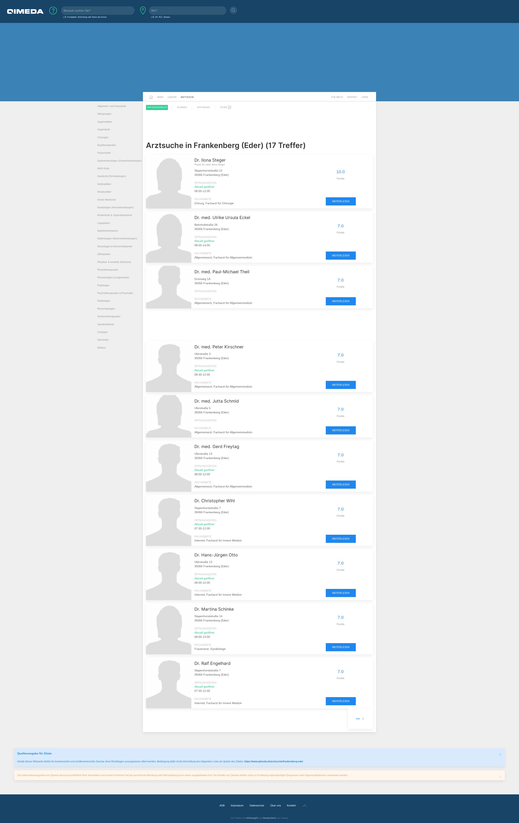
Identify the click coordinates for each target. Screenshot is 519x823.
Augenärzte (103, 129)
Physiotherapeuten (107, 269)
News (160, 97)
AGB (222, 805)
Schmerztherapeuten (108, 316)
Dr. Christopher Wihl (214, 500)
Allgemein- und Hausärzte (111, 106)
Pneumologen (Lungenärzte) (113, 277)
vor (358, 718)
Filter (224, 107)
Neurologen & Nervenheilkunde (114, 246)
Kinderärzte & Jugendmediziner (114, 215)
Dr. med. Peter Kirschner (219, 346)
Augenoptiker (104, 121)
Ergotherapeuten (106, 145)
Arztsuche (187, 97)
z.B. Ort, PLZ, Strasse (160, 17)
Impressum (237, 805)
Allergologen (104, 113)
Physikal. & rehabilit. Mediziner (114, 262)
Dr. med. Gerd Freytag (216, 446)
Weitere (101, 347)
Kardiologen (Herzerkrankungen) (115, 207)
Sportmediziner (105, 324)
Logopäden (103, 223)
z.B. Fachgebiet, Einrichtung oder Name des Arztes (85, 17)
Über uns (275, 805)
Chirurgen (102, 137)
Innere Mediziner (106, 199)
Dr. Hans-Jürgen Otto (216, 554)
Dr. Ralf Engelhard (212, 663)
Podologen (103, 285)
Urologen (102, 332)
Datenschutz (257, 805)
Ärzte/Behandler (157, 107)
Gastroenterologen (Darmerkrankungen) (119, 160)
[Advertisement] (259, 60)
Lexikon (172, 97)
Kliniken (182, 107)
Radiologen (103, 300)
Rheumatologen (106, 308)
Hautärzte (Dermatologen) (111, 176)
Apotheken (203, 107)
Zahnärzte (102, 339)
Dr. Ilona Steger (210, 160)
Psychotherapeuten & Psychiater (115, 293)
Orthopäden (103, 254)
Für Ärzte (337, 97)
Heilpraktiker (104, 184)
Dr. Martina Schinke (214, 609)
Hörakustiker (104, 191)
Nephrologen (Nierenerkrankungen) (117, 238)
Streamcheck (269, 818)
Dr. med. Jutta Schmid (216, 401)
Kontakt (352, 97)
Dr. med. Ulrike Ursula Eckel (222, 217)
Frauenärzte (104, 152)
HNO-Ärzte (103, 168)
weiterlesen (341, 201)
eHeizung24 (252, 818)
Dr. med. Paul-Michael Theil (221, 271)
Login (364, 97)
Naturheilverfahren (107, 230)
